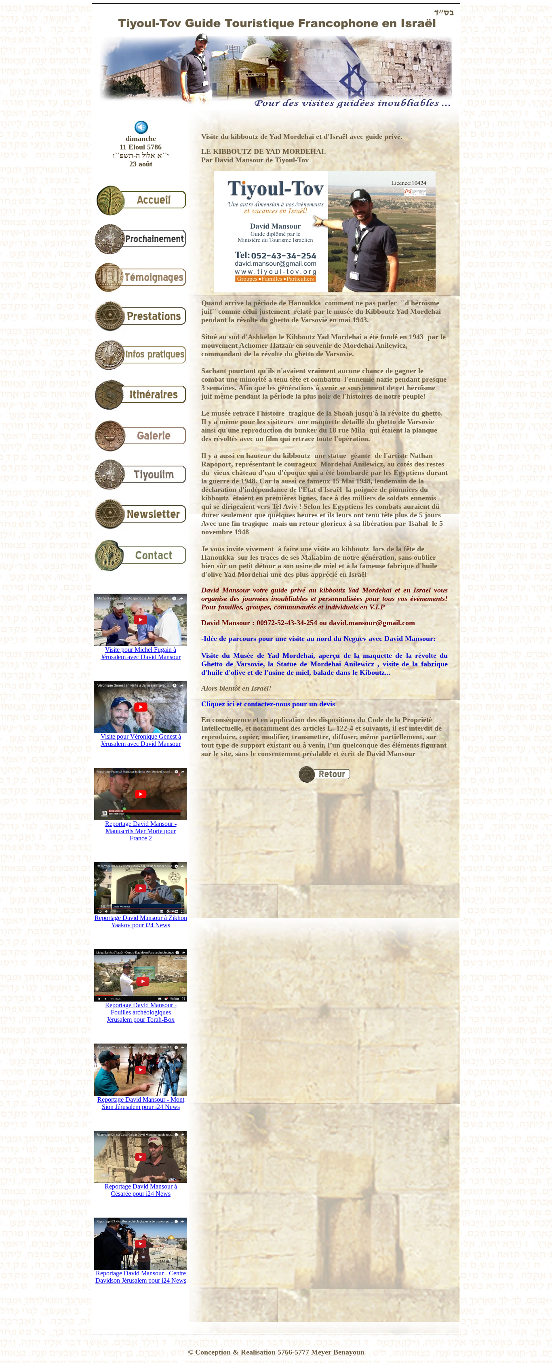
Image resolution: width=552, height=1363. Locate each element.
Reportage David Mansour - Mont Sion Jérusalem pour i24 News (140, 1103)
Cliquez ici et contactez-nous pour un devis (268, 704)
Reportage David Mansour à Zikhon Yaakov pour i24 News (141, 921)
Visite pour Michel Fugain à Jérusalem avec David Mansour (141, 653)
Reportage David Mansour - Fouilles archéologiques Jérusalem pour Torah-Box (141, 1012)
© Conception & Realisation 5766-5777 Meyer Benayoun (276, 1352)
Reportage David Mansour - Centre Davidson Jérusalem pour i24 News (140, 1277)
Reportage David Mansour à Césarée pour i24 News (141, 1190)
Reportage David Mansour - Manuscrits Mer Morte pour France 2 (141, 831)
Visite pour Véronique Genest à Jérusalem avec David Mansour (141, 740)
